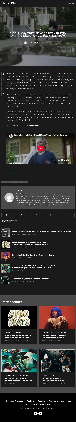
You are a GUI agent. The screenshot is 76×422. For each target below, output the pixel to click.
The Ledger (20, 401)
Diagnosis (10, 401)
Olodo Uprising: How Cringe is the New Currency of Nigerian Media (41, 231)
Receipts (54, 375)
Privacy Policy (46, 404)
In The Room (52, 401)
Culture (68, 401)
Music (39, 29)
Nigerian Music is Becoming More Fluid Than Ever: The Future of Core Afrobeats (30, 243)
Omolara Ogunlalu (18, 258)
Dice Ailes (6, 182)
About (28, 404)
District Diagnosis (51, 332)
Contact (35, 404)
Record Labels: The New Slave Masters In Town (33, 255)
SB (28, 42)
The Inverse (17, 332)
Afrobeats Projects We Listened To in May (30, 279)
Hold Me (14, 182)
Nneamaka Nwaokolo (19, 234)
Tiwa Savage (23, 182)
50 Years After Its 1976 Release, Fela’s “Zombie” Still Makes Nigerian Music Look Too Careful (33, 267)
